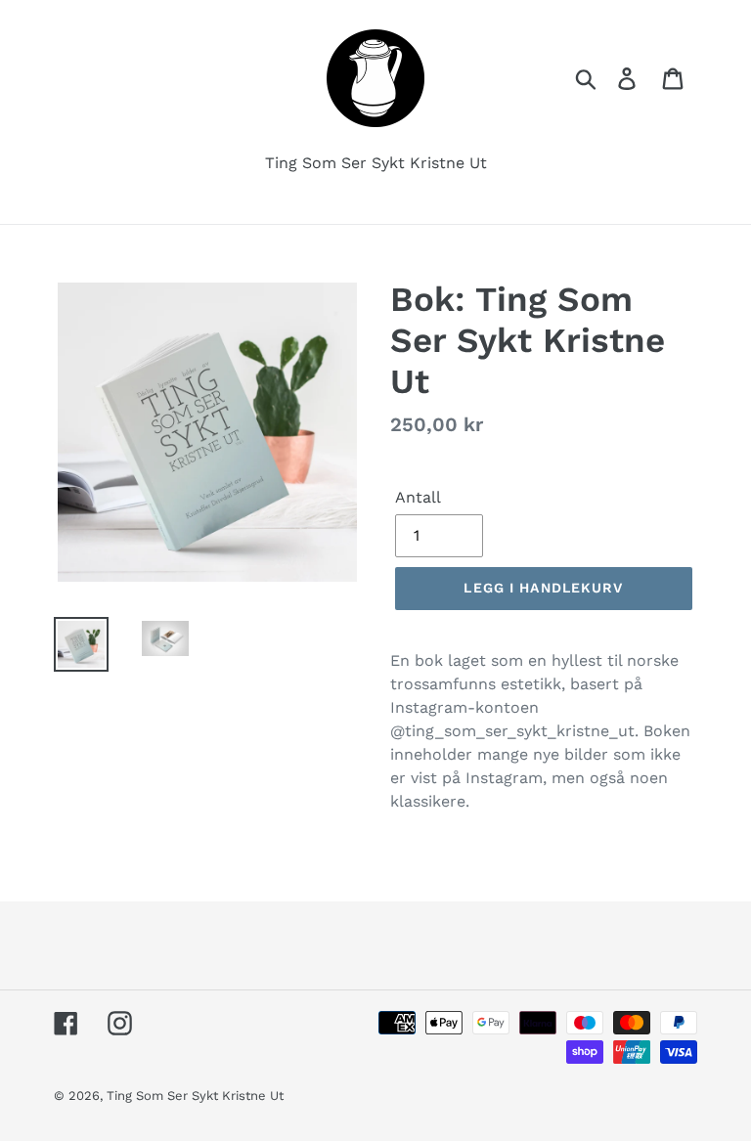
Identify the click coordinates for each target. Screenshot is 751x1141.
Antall (418, 497)
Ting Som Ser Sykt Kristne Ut (195, 1095)
